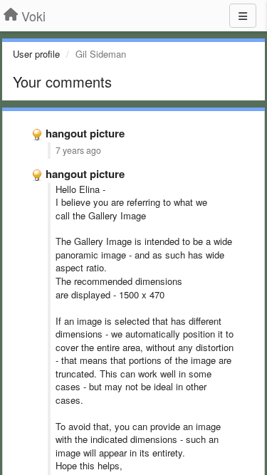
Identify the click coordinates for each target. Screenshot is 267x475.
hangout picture (85, 133)
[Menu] (242, 16)
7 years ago (78, 150)
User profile (36, 54)
